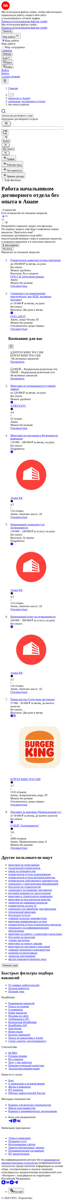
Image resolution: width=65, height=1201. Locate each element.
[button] (5, 70)
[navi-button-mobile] (4, 81)
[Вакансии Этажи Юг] (36, 475)
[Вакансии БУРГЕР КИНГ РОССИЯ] (36, 748)
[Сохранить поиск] (4, 133)
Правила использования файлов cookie (24, 27)
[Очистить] (6, 123)
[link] (7, 62)
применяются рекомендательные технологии (30, 1161)
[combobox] (17, 115)
